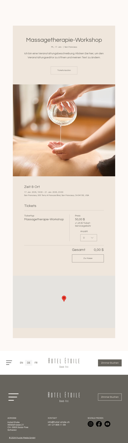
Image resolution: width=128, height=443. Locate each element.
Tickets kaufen (64, 70)
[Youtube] (107, 424)
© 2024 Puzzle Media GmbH (22, 438)
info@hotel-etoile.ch (59, 422)
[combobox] (88, 237)
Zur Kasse (87, 258)
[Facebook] (99, 424)
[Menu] (9, 363)
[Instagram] (91, 424)
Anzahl (84, 231)
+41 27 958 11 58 (57, 425)
